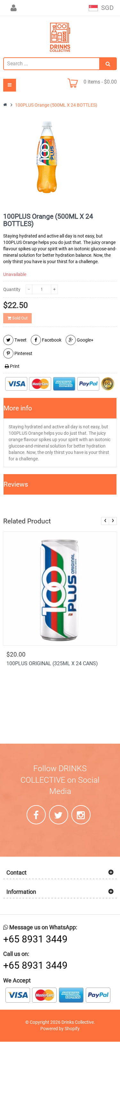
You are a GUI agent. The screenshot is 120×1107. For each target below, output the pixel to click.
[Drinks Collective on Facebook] (36, 814)
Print (14, 366)
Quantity (11, 289)
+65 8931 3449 (35, 939)
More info (18, 408)
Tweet (20, 340)
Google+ (84, 340)
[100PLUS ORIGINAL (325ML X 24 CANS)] (60, 588)
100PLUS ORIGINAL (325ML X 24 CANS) (52, 663)
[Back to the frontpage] (5, 105)
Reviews (16, 484)
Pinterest (22, 353)
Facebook (51, 340)
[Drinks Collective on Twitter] (58, 814)
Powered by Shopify (60, 1028)
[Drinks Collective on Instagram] (81, 814)
